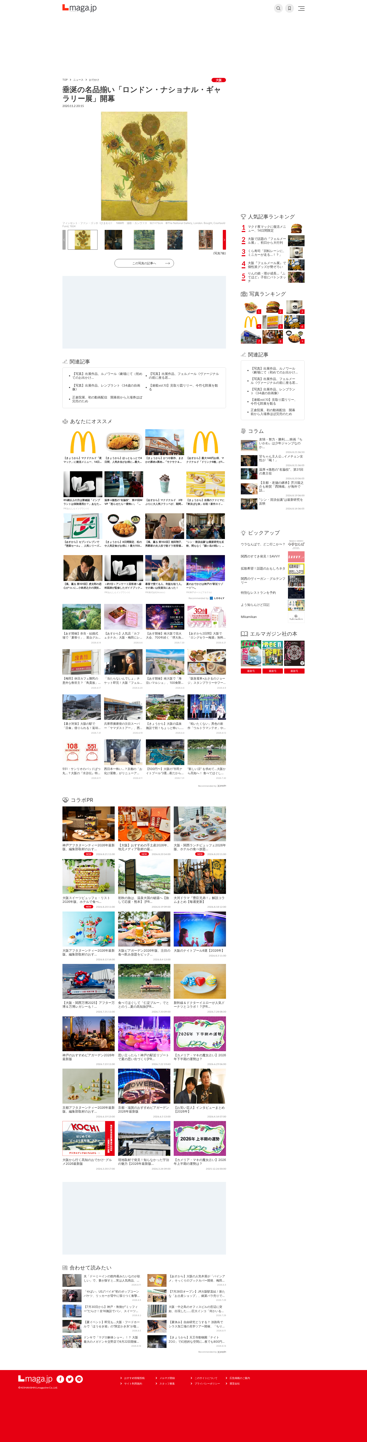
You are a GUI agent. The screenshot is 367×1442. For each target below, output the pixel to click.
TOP (65, 79)
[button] (64, 240)
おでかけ (94, 79)
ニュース (78, 79)
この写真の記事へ (144, 263)
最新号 (251, 670)
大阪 (219, 80)
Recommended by (199, 598)
